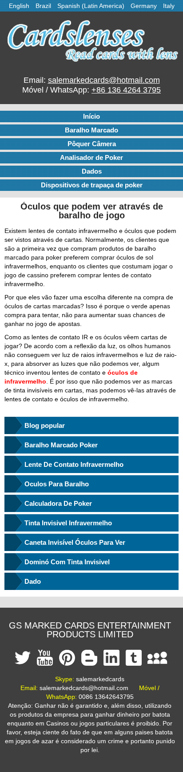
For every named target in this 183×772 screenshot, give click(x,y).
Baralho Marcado (91, 130)
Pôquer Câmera (92, 143)
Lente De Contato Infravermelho (73, 464)
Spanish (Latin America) (90, 5)
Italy (169, 5)
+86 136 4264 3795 (126, 89)
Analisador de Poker (91, 157)
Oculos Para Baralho (56, 484)
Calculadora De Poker (58, 503)
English (19, 5)
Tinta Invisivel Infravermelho (68, 523)
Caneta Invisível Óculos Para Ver (74, 542)
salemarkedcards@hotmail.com (104, 80)
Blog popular (44, 425)
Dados (92, 171)
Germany (144, 5)
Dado (32, 581)
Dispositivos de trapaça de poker (92, 185)
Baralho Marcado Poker (61, 445)
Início (91, 116)
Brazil (43, 5)
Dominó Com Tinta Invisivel (67, 562)
